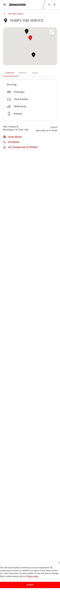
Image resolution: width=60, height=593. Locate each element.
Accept (30, 585)
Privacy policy (33, 576)
